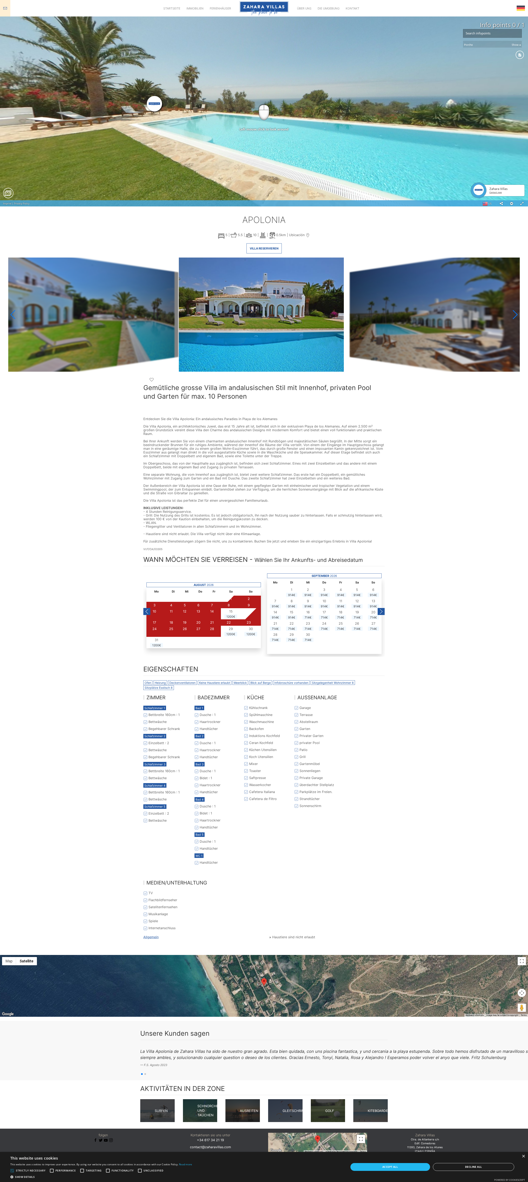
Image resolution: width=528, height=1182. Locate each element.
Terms (524, 1015)
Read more (185, 1164)
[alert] (264, 1167)
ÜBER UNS (304, 8)
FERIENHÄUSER (220, 8)
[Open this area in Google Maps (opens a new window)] (8, 1014)
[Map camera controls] (522, 993)
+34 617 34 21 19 (210, 1140)
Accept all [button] (390, 1167)
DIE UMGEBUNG (328, 8)
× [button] (523, 1156)
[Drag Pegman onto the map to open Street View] (522, 1008)
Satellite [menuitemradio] (26, 961)
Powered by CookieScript (509, 1179)
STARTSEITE (171, 8)
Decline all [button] (473, 1167)
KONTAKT (352, 8)
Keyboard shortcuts (475, 1015)
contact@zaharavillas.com (210, 1147)
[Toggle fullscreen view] (522, 961)
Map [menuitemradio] (9, 961)
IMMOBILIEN (195, 8)
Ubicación (297, 235)
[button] (515, 314)
